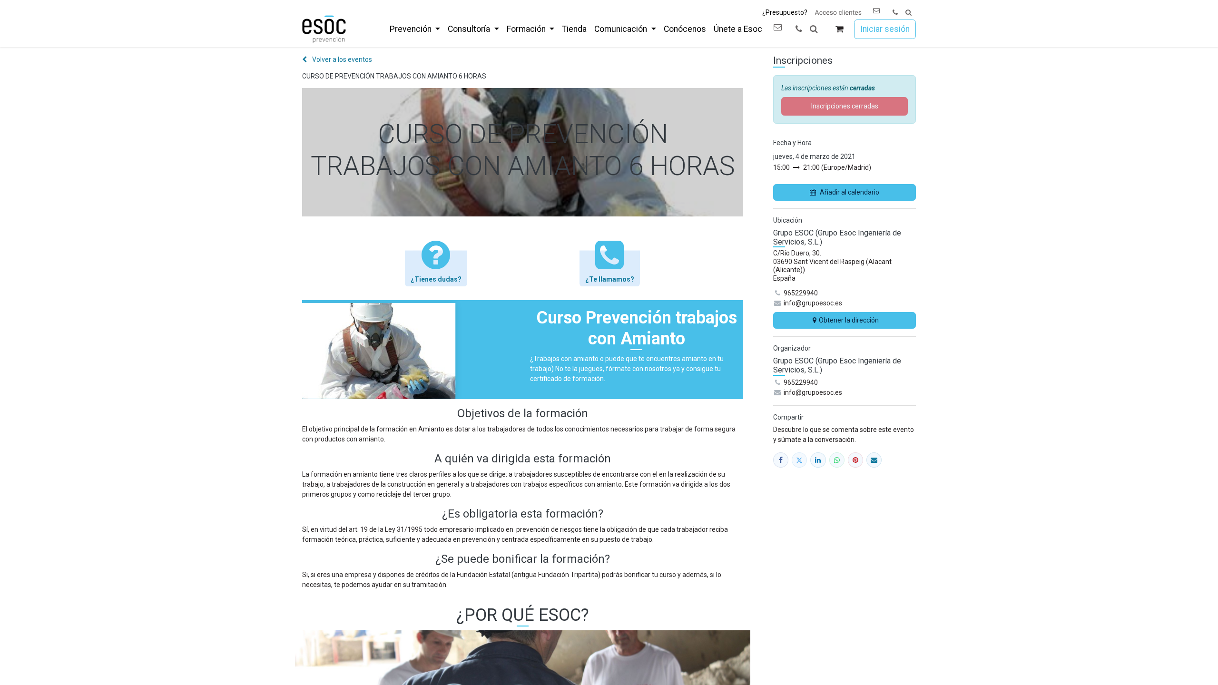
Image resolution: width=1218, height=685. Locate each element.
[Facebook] (780, 460)
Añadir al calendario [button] (849, 192)
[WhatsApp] (837, 460)
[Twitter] (799, 460)
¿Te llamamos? (609, 279)
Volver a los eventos (341, 59)
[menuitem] (415, 29)
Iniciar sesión (885, 29)
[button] (908, 12)
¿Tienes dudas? (436, 279)
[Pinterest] (855, 460)
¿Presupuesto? (784, 12)
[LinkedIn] (817, 460)
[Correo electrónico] (874, 460)
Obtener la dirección (849, 320)
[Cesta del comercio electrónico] (839, 29)
